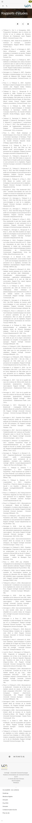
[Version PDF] (28, 24)
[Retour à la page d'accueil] (28, 6)
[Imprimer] (17, 24)
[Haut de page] (16, 821)
